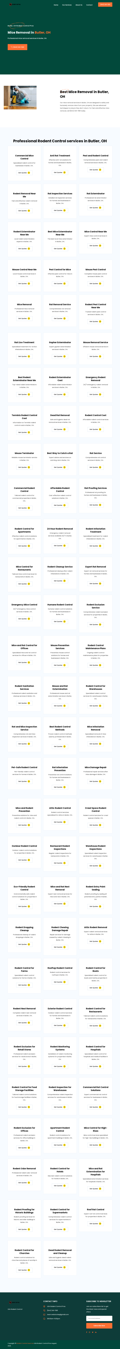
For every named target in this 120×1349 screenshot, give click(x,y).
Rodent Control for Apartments (24, 530)
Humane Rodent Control (60, 604)
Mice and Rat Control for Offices (24, 647)
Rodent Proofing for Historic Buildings (24, 1211)
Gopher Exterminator (60, 342)
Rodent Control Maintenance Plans (96, 647)
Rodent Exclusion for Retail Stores (24, 1048)
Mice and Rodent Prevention (24, 810)
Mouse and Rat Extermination (60, 688)
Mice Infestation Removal (95, 728)
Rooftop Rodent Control (60, 968)
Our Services (67, 5)
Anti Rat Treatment (60, 155)
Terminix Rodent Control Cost (24, 417)
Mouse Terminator (24, 453)
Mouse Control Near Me (24, 269)
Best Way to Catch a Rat (60, 453)
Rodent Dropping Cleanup (24, 929)
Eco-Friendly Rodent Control (24, 888)
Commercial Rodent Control (24, 490)
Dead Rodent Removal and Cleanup (60, 1252)
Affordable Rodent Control (60, 490)
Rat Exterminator (96, 193)
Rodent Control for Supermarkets (60, 1211)
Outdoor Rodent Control (24, 846)
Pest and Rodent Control (95, 155)
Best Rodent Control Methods (60, 728)
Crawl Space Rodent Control (95, 810)
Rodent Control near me (25, 1343)
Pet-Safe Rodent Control (24, 767)
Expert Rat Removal (95, 566)
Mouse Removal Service (95, 342)
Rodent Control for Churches (24, 1252)
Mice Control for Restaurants (24, 568)
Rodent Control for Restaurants (95, 1010)
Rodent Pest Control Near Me (95, 306)
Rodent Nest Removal (24, 1008)
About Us (79, 5)
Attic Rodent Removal (95, 927)
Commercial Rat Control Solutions (95, 1089)
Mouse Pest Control (96, 269)
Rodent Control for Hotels (60, 1170)
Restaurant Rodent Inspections (60, 848)
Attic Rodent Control (60, 808)
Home (56, 5)
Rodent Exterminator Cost (60, 379)
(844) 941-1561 (105, 4)
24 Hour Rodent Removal (60, 528)
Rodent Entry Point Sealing (95, 888)
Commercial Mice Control (24, 157)
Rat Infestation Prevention (60, 769)
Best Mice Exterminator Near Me (60, 233)
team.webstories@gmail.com (58, 1314)
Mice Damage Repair (95, 767)
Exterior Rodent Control (60, 1008)
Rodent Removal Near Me (24, 195)
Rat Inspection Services (60, 193)
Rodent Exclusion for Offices (24, 1129)
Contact (89, 5)
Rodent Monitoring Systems (60, 1048)
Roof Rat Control (95, 1209)
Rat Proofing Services (95, 488)
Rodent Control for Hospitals (95, 1048)
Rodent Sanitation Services (24, 688)
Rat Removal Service (60, 304)
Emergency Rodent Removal (96, 379)
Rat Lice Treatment (24, 342)
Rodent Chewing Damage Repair (60, 929)
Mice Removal (24, 304)
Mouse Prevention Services (60, 647)
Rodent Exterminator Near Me (24, 233)
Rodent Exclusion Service (96, 606)
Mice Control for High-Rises (95, 1129)
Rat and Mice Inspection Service (24, 728)
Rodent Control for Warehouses (95, 688)
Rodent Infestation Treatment (95, 530)
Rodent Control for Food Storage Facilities (24, 1089)
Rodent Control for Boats (95, 970)
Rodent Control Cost (95, 415)
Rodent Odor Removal (24, 1168)
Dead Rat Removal (60, 415)
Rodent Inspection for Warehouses (60, 1089)
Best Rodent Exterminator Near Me (24, 379)
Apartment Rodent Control (60, 1129)
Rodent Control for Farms (24, 970)
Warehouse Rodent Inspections (96, 848)
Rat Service (96, 453)
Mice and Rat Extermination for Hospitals (96, 1171)
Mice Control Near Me (95, 231)
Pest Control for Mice (60, 269)
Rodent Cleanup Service (60, 566)
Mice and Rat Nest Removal (60, 888)
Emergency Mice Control (24, 604)
